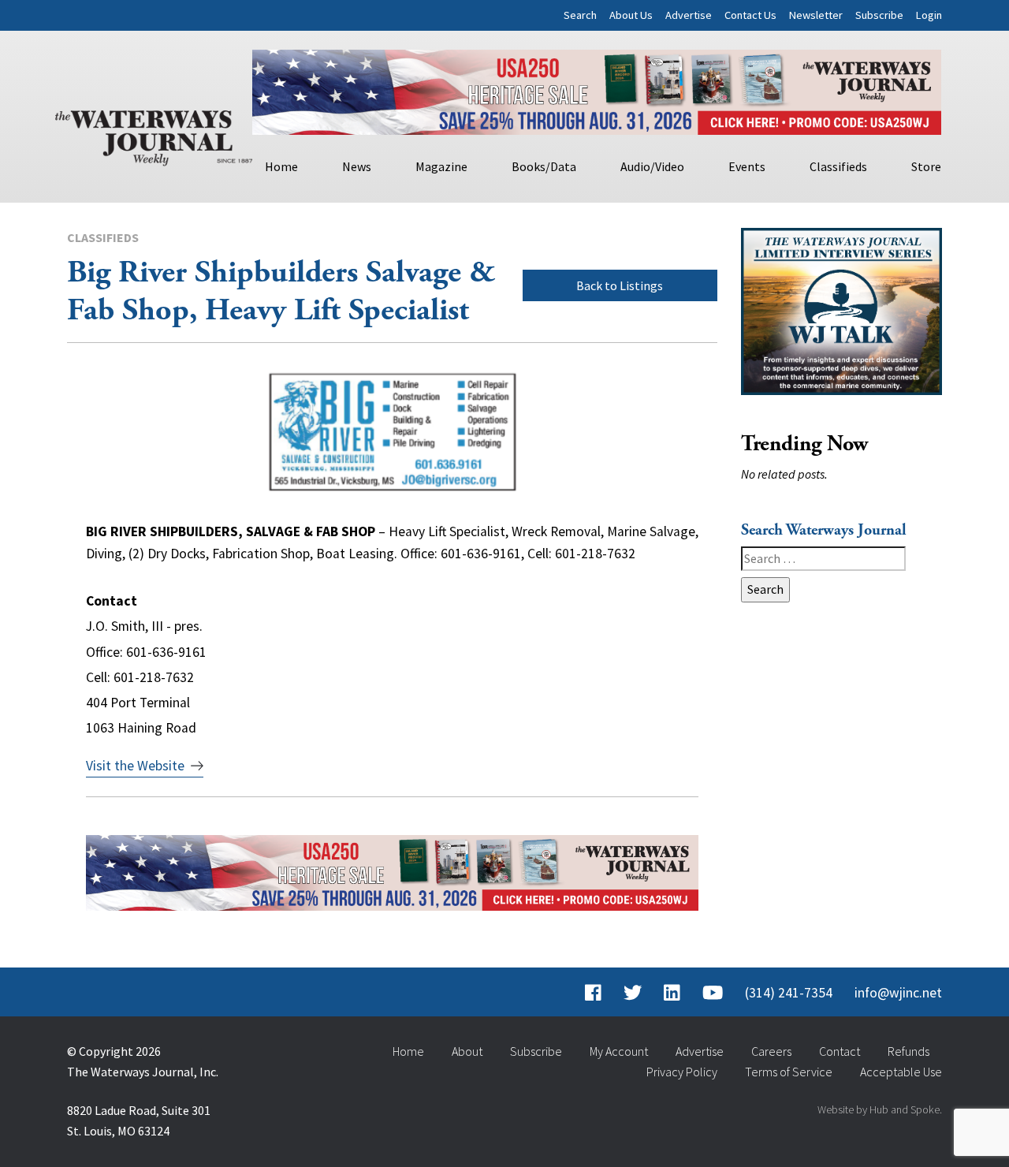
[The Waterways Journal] (153, 135)
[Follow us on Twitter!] (633, 992)
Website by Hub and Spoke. (879, 1109)
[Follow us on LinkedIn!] (672, 992)
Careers (771, 1051)
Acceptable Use (901, 1071)
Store (926, 166)
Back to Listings (619, 285)
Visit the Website (135, 765)
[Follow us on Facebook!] (593, 992)
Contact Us (750, 15)
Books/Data (544, 166)
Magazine (441, 166)
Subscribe (879, 15)
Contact (839, 1051)
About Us (631, 15)
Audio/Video (652, 166)
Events (746, 166)
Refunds (908, 1051)
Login (929, 15)
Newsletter (816, 15)
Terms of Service (788, 1071)
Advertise (688, 15)
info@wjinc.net (898, 992)
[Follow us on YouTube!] (712, 992)
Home (281, 166)
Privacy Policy (681, 1071)
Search (580, 15)
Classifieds (838, 166)
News (356, 166)
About (467, 1051)
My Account (619, 1051)
